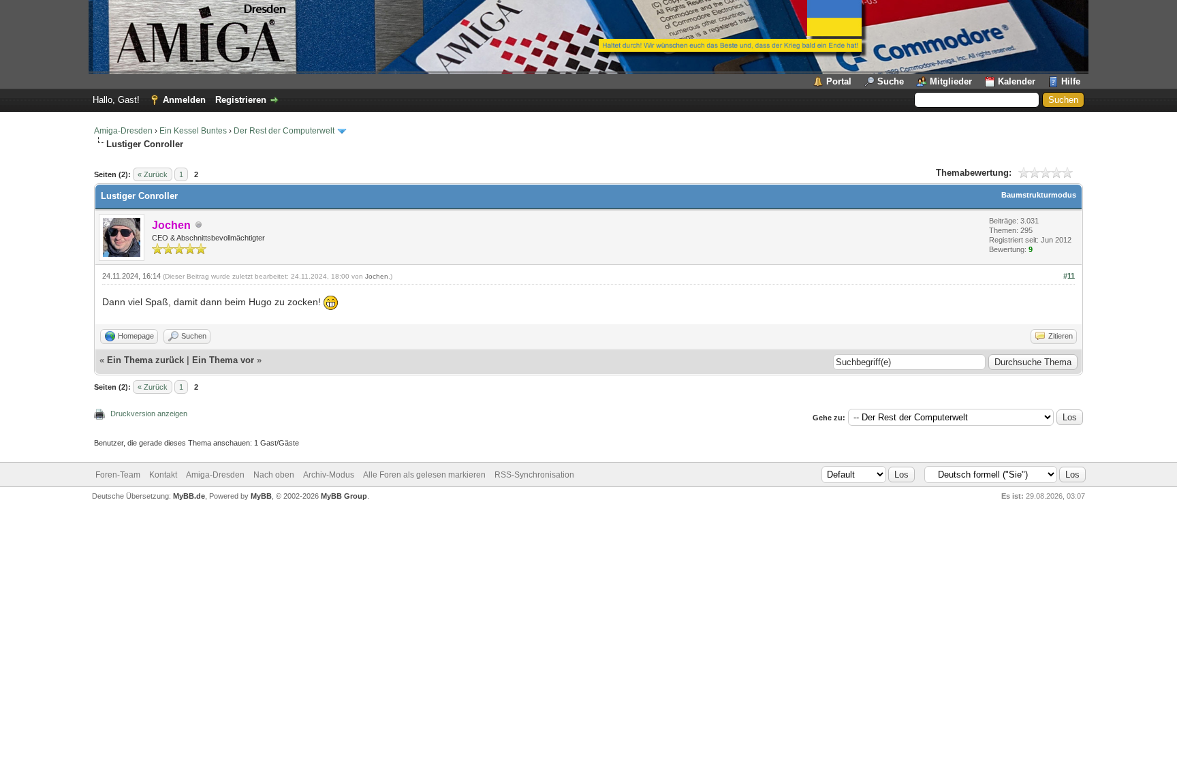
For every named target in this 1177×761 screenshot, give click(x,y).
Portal (838, 81)
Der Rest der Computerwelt (284, 131)
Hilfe (1070, 81)
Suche (890, 81)
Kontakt (163, 475)
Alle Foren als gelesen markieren (424, 475)
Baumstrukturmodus (1038, 195)
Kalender (1016, 81)
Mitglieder (951, 81)
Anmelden (184, 100)
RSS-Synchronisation (534, 475)
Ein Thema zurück (145, 360)
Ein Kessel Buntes (193, 131)
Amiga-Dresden (123, 131)
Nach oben (273, 475)
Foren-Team (117, 475)
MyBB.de (189, 496)
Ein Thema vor (223, 360)
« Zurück (153, 174)
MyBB (261, 496)
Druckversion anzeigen (148, 413)
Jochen (376, 276)
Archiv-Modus (328, 475)
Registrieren (240, 100)
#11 (1069, 276)
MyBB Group (344, 496)
